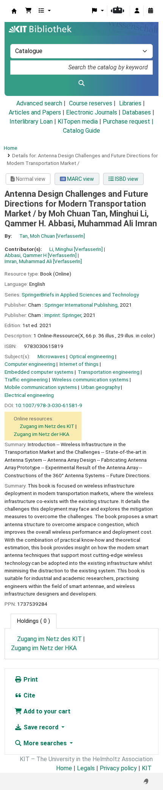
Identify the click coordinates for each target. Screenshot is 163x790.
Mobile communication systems (41, 387)
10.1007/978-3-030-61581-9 (48, 405)
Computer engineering (30, 364)
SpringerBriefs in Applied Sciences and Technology (80, 295)
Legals (86, 768)
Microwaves (51, 356)
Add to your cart (46, 711)
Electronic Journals (91, 112)
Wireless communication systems (90, 379)
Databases (136, 112)
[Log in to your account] (136, 11)
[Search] (81, 83)
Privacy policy (118, 768)
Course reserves (90, 103)
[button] (28, 11)
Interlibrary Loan (31, 121)
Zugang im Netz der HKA (41, 434)
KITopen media (78, 121)
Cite (28, 695)
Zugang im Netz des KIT (47, 426)
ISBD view (126, 179)
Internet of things (79, 364)
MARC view (80, 179)
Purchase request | (128, 121)
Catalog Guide (81, 130)
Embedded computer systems (39, 372)
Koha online (14, 11)
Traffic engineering (26, 379)
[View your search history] (150, 11)
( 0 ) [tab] (33, 621)
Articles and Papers (35, 112)
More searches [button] (45, 743)
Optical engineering (91, 356)
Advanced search (39, 103)
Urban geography (100, 387)
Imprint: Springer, (63, 315)
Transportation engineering (108, 372)
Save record (41, 727)
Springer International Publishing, (81, 305)
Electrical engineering (29, 395)
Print (30, 679)
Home (10, 148)
